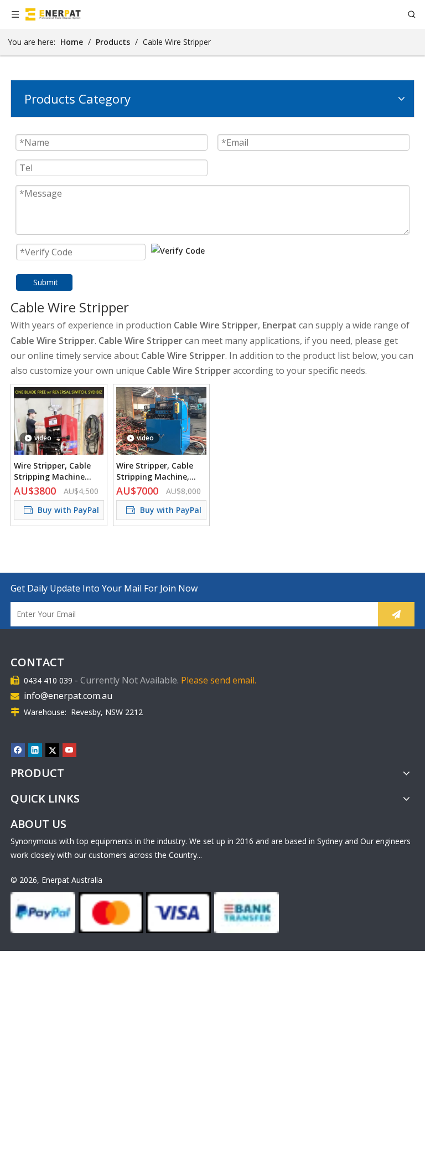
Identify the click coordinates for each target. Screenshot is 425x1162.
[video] (59, 451)
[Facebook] (18, 749)
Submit (45, 282)
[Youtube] (69, 749)
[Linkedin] (35, 749)
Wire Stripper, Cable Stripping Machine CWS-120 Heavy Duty (54, 471)
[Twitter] (52, 749)
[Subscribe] (396, 614)
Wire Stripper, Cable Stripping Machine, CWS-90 (154, 471)
